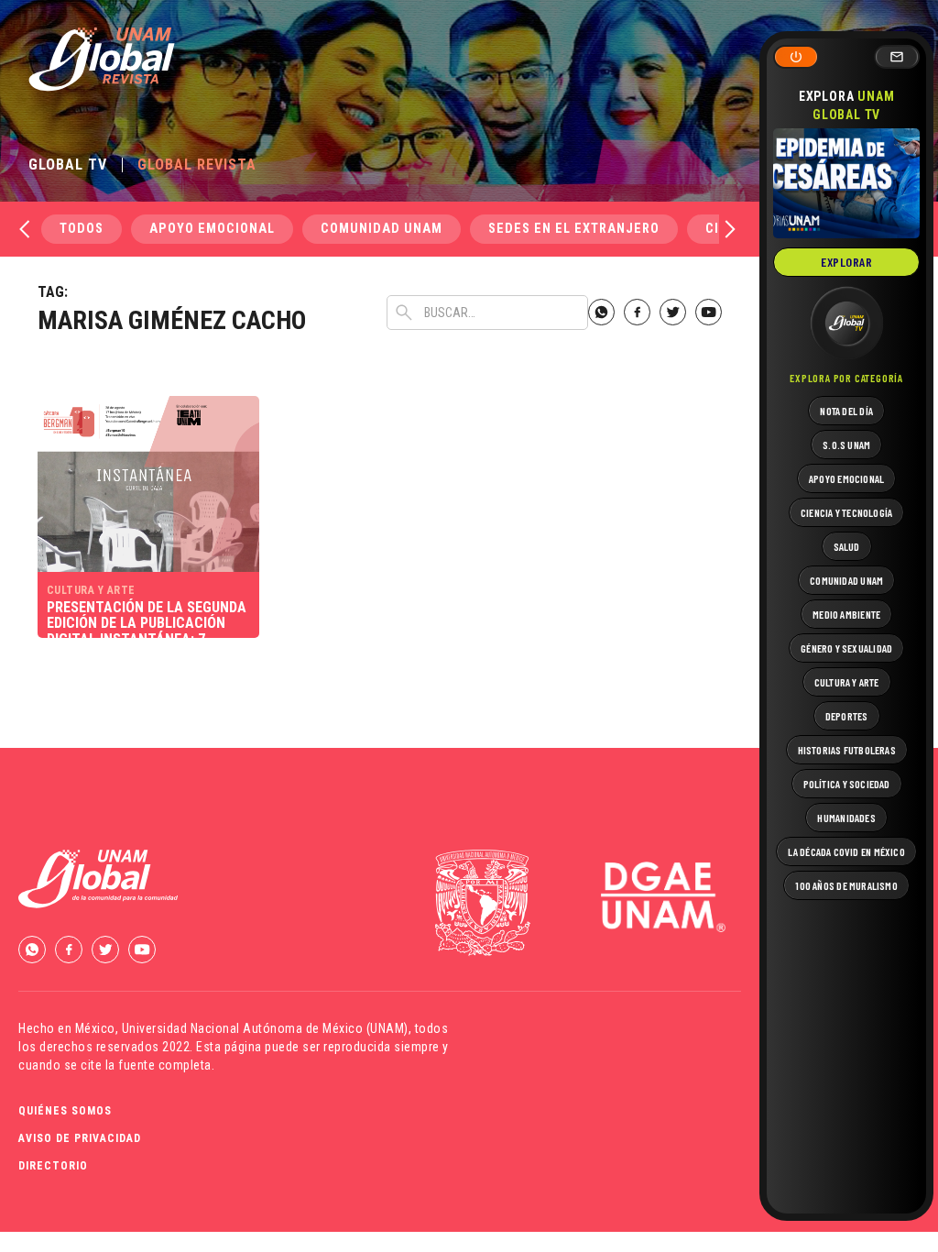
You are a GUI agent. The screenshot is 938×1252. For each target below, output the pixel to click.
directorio (53, 1165)
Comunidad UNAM (381, 228)
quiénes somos (65, 1110)
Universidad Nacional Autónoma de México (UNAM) (265, 1028)
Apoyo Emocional (212, 228)
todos (82, 228)
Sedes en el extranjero (574, 228)
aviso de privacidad (79, 1138)
